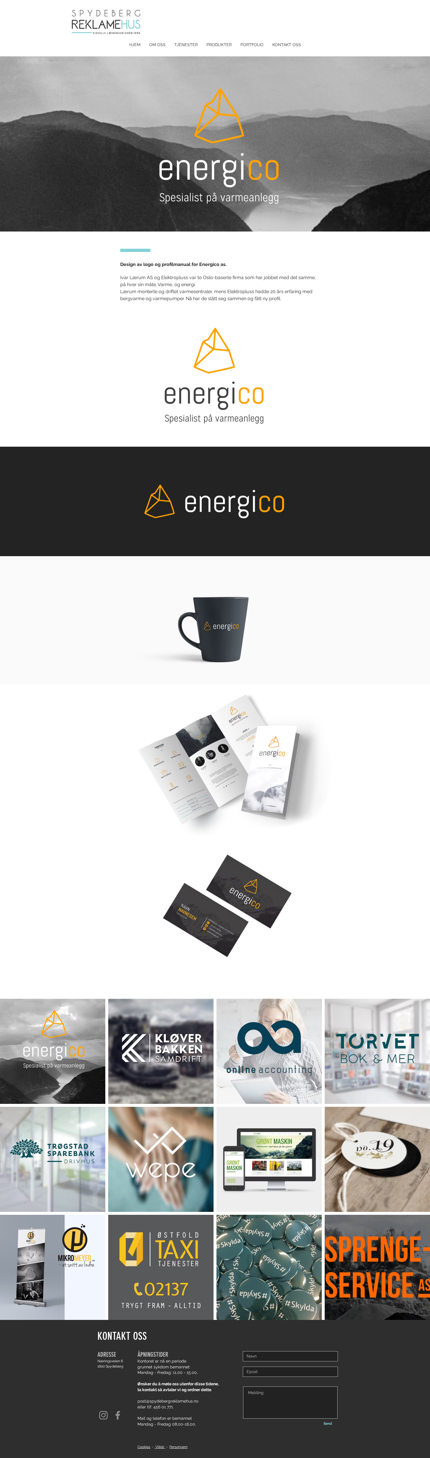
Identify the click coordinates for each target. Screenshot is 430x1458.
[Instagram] (103, 1415)
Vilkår (159, 1447)
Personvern (178, 1447)
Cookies (143, 1447)
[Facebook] (117, 1415)
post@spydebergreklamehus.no (167, 1401)
